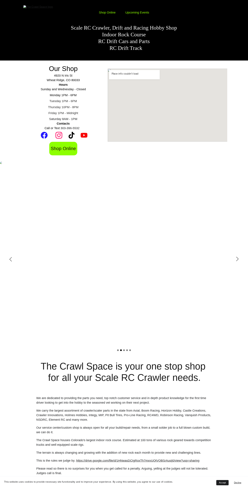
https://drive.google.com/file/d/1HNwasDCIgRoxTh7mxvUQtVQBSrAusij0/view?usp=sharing (137, 460)
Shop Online (107, 12)
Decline (237, 482)
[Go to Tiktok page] (71, 135)
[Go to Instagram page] (59, 135)
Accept (222, 482)
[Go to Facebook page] (44, 135)
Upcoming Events (137, 12)
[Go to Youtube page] (84, 135)
